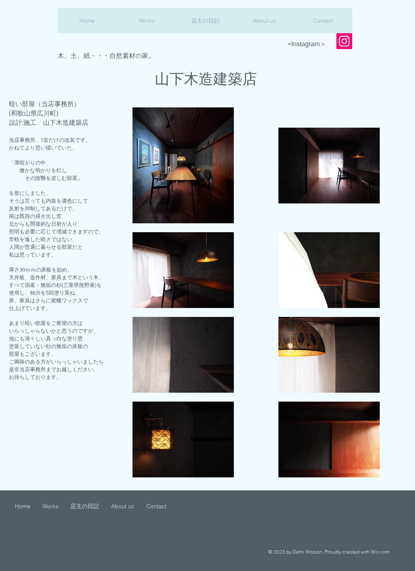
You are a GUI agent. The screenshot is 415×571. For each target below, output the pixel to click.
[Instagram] (344, 41)
